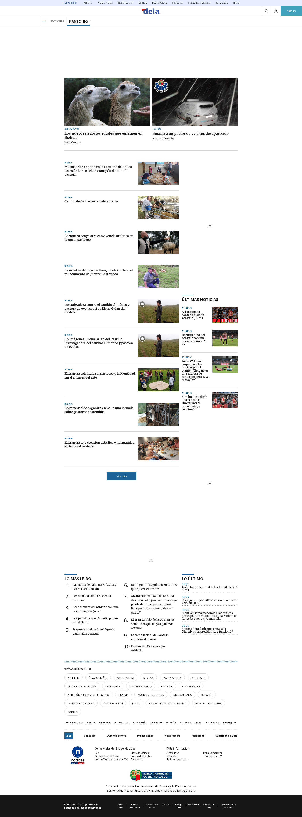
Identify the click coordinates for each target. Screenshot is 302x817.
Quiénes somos (116, 735)
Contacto (90, 735)
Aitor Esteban (113, 703)
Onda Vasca (137, 759)
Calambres (113, 686)
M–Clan (148, 677)
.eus (68, 736)
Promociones (145, 735)
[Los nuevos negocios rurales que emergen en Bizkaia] (107, 102)
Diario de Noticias (140, 752)
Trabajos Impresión (212, 752)
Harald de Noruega (208, 703)
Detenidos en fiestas (82, 686)
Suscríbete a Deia (226, 735)
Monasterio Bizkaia (81, 703)
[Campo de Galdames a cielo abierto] (158, 207)
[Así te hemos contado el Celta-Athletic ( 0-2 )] (225, 315)
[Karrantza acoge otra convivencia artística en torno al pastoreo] (158, 242)
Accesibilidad (193, 804)
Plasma (123, 695)
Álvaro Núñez (98, 677)
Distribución (173, 752)
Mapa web (172, 756)
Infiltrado (198, 677)
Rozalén (207, 695)
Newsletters (172, 735)
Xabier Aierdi (125, 677)
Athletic (73, 677)
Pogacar (167, 686)
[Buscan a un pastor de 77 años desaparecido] (195, 102)
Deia (97, 752)
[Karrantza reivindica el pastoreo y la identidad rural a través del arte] (158, 379)
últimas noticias (200, 299)
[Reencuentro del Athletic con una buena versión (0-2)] (225, 339)
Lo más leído (77, 578)
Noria (136, 703)
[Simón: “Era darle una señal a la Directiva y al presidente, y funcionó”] (225, 403)
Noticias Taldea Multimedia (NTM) (111, 759)
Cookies (166, 804)
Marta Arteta (172, 677)
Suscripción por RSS (212, 756)
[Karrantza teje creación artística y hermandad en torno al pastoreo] (158, 448)
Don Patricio (191, 686)
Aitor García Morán (163, 138)
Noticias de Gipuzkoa (141, 756)
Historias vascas (141, 686)
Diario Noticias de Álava (106, 756)
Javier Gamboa (72, 142)
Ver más (122, 476)
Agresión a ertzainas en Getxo (88, 695)
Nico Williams (182, 695)
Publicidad (198, 735)
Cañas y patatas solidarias (167, 703)
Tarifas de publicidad (177, 759)
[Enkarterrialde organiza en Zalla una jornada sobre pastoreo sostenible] (158, 414)
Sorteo (73, 712)
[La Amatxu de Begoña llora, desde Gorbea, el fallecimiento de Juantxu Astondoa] (158, 276)
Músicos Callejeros (151, 695)
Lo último (192, 578)
